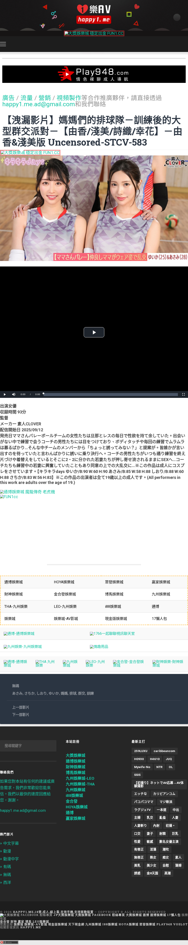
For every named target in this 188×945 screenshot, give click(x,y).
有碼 (7, 866)
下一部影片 (20, 715)
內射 (156, 825)
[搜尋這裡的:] (28, 746)
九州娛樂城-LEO (80, 778)
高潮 (167, 873)
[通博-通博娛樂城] (19, 633)
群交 (81, 693)
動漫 (7, 851)
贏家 (21, 921)
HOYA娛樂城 (77, 807)
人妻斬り (140, 825)
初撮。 (170, 825)
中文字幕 (11, 843)
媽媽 (64, 693)
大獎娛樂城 (75, 755)
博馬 (28, 921)
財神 (14, 921)
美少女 (151, 865)
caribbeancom (164, 751)
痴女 (166, 857)
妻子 (150, 833)
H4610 (155, 759)
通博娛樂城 (75, 761)
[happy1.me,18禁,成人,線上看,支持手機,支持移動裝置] (94, 14)
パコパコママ (143, 802)
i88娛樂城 (74, 795)
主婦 (137, 817)
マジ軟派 (166, 802)
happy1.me (30, 927)
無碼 (15, 686)
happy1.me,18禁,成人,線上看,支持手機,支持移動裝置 (53, 912)
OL (171, 767)
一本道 (161, 810)
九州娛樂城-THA (80, 784)
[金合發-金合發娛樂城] (129, 665)
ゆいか (54, 693)
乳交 (150, 817)
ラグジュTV (142, 810)
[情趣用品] (99, 646)
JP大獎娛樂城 (63, 915)
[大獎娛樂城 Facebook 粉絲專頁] (26, 915)
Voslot (180, 924)
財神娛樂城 (75, 767)
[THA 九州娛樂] (45, 665)
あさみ (17, 693)
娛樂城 (18, 924)
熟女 (153, 857)
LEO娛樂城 (41, 921)
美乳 (137, 865)
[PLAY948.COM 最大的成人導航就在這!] (94, 80)
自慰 (166, 865)
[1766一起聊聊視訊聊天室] (112, 633)
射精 (162, 833)
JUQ (169, 759)
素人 (178, 857)
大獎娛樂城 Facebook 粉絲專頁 (100, 915)
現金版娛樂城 (57, 924)
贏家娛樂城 (75, 818)
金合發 (71, 801)
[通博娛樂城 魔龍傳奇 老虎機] (27, 491)
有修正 (139, 849)
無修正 (139, 857)
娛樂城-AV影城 (35, 924)
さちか (29, 693)
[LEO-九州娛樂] (95, 665)
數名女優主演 (169, 841)
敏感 (150, 841)
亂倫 (162, 817)
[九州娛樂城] (70, 665)
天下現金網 (76, 924)
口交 (137, 833)
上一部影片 (20, 707)
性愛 (137, 841)
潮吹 (166, 849)
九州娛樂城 (75, 790)
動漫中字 (11, 859)
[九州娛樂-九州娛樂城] (23, 646)
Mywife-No (142, 767)
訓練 (90, 693)
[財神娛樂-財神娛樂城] (168, 665)
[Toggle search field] (185, 44)
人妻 (175, 817)
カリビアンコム (164, 794)
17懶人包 (174, 915)
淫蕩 (153, 849)
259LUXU (140, 751)
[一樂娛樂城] (9, 496)
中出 (176, 810)
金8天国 (152, 873)
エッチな (140, 794)
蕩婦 (178, 865)
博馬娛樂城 (75, 772)
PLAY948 (164, 924)
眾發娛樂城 (147, 924)
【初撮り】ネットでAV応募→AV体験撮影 (159, 784)
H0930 (139, 759)
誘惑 (137, 873)
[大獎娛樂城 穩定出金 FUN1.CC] (94, 33)
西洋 (7, 882)
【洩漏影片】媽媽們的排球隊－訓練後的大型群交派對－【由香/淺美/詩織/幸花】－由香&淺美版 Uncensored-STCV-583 (92, 131)
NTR (159, 767)
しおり (41, 693)
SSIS (137, 775)
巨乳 (175, 833)
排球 (72, 693)
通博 (70, 812)
